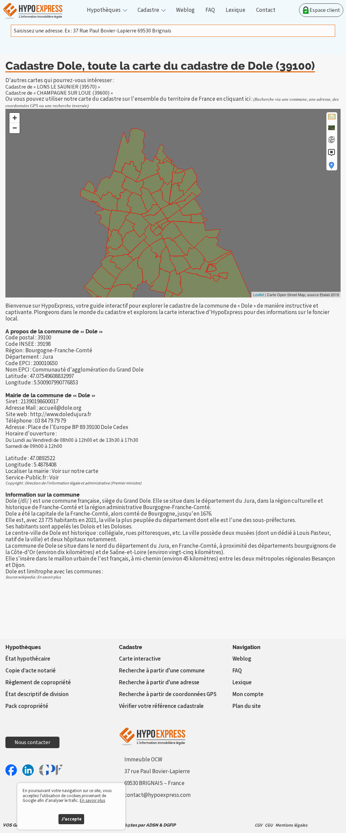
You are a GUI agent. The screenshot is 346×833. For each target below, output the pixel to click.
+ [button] (15, 118)
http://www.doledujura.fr (60, 414)
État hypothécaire (27, 659)
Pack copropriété (26, 706)
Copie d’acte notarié (30, 671)
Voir (54, 478)
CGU (269, 825)
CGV (258, 825)
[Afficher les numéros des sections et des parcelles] (331, 152)
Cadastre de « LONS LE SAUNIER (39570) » (52, 87)
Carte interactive (140, 659)
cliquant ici (236, 99)
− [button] (15, 128)
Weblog (185, 10)
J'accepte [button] (71, 819)
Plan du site (246, 706)
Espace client (325, 10)
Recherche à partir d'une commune (162, 671)
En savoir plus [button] (92, 801)
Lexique (235, 10)
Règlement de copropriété (38, 683)
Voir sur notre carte (75, 471)
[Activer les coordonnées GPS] (331, 139)
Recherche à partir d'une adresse (159, 683)
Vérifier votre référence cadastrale (161, 706)
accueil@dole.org (60, 408)
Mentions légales (291, 825)
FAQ (210, 10)
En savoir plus (49, 577)
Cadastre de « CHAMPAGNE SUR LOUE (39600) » (59, 93)
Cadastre (148, 10)
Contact (265, 10)
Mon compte (248, 694)
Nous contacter (32, 742)
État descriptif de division (37, 694)
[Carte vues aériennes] (331, 127)
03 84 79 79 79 (50, 421)
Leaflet (258, 294)
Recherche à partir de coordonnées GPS (168, 694)
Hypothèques (104, 10)
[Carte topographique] (332, 116)
